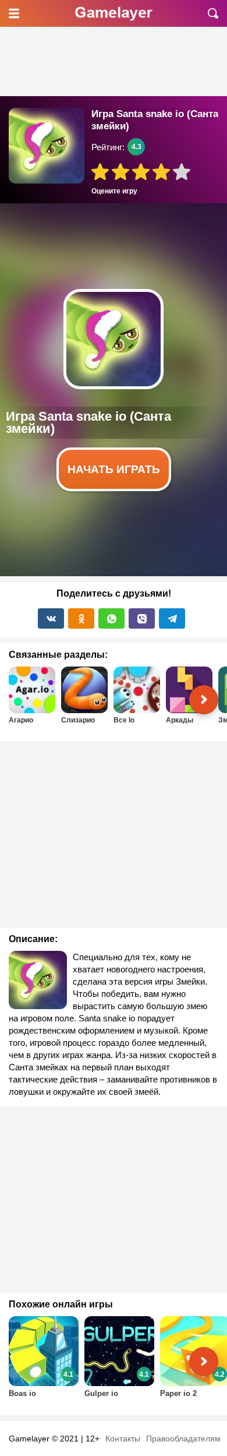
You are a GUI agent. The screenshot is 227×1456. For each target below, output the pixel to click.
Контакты (122, 1438)
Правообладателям (183, 1438)
